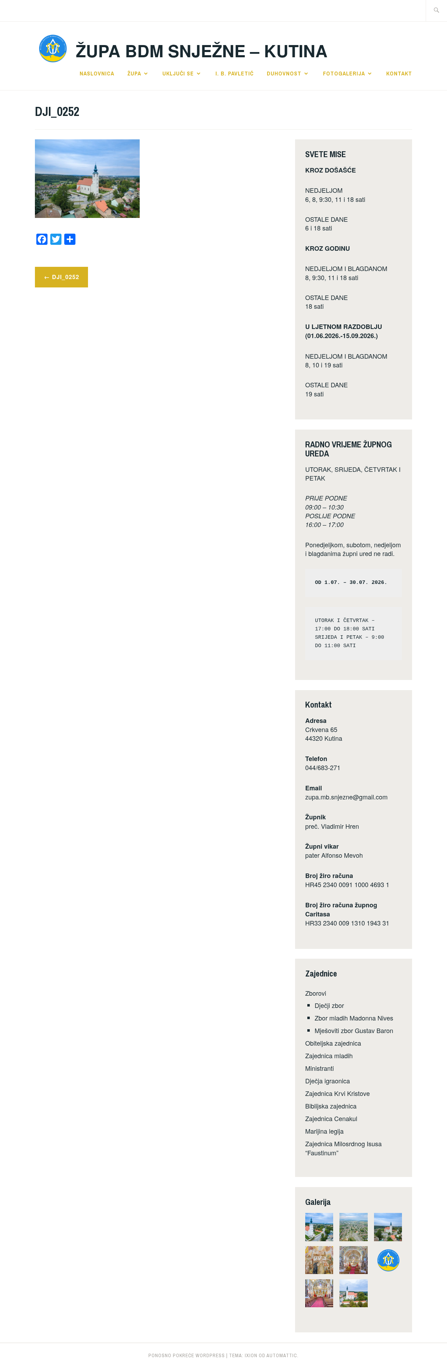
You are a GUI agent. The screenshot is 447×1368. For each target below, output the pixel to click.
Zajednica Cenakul (331, 1118)
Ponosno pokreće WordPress (186, 1355)
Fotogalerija (344, 73)
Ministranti (319, 1068)
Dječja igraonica (327, 1080)
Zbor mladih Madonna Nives (354, 1017)
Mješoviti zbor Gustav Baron (354, 1030)
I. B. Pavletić (234, 73)
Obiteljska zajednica (333, 1042)
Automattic (281, 1355)
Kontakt (399, 73)
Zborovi (315, 992)
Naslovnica (97, 73)
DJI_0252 (65, 277)
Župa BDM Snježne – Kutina (202, 50)
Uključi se (178, 73)
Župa (134, 73)
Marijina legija (324, 1130)
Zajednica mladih (329, 1055)
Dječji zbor (329, 1005)
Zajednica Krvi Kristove (337, 1093)
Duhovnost (284, 73)
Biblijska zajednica (331, 1105)
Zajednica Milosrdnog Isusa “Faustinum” (343, 1148)
